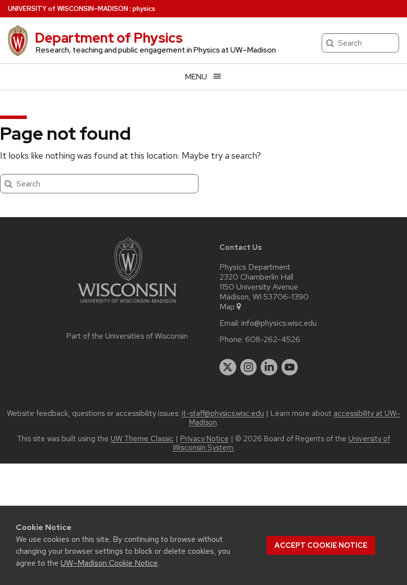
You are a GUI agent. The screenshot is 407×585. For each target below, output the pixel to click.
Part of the (127, 336)
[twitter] (227, 367)
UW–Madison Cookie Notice (109, 563)
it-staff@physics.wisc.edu (223, 413)
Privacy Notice (204, 439)
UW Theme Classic (142, 439)
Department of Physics (109, 38)
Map (227, 307)
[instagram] (248, 367)
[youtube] (289, 367)
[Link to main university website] (127, 304)
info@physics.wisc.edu (279, 323)
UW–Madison (68, 8)
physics (144, 8)
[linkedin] (269, 367)
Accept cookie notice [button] (320, 545)
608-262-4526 (272, 340)
